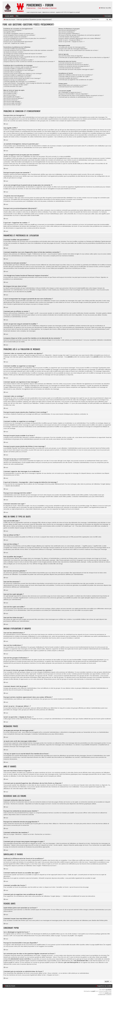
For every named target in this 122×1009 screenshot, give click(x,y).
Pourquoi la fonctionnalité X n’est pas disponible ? (73, 94)
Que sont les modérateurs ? (67, 32)
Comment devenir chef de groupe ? (69, 37)
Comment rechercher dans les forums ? (70, 63)
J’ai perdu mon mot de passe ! (13, 40)
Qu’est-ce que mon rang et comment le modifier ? (18, 60)
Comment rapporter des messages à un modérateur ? (20, 81)
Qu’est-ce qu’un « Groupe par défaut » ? (70, 40)
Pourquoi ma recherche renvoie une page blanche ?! (74, 66)
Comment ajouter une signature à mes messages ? (19, 70)
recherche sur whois (17, 957)
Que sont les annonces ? (11, 100)
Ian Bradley (108, 989)
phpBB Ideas (99, 945)
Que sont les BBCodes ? (11, 92)
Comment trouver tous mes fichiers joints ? (71, 87)
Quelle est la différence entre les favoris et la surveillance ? (76, 75)
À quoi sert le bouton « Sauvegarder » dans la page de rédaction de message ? (27, 83)
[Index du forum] (9, 8)
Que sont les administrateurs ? (68, 30)
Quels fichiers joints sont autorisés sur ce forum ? (73, 85)
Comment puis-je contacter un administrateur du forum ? (76, 97)
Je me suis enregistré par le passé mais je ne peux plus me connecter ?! (25, 38)
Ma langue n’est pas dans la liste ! (14, 55)
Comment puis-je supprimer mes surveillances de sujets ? (76, 79)
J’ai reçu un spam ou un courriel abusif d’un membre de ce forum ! (79, 50)
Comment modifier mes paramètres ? (15, 49)
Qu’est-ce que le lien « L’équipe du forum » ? (71, 41)
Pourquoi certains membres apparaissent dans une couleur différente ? (80, 38)
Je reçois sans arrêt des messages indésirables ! (73, 49)
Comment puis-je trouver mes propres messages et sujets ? (76, 69)
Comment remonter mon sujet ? (13, 86)
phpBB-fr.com (108, 993)
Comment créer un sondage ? (13, 72)
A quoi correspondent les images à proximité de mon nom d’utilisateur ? (25, 57)
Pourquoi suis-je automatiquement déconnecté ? (18, 41)
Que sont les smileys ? (10, 95)
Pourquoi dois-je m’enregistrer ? (13, 30)
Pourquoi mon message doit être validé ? (16, 85)
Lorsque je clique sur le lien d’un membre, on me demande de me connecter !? (29, 61)
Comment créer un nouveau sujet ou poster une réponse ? (21, 67)
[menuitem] (16, 16)
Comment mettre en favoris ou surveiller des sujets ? (74, 76)
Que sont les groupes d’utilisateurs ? (69, 33)
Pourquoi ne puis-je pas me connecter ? (15, 37)
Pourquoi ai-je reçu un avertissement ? (15, 80)
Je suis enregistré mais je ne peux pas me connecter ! (19, 35)
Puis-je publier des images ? (12, 97)
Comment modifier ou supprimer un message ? (18, 68)
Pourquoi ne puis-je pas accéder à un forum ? (17, 77)
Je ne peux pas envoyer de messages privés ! (72, 47)
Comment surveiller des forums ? (68, 78)
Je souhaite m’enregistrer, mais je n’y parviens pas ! (19, 33)
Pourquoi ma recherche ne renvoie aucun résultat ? (74, 64)
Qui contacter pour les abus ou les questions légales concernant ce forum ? (81, 95)
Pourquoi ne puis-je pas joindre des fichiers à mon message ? (22, 78)
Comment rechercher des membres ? (70, 68)
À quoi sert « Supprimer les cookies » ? (15, 43)
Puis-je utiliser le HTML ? (10, 93)
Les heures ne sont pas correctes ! (14, 52)
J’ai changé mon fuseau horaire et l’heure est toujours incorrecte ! (23, 53)
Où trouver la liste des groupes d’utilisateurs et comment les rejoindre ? (79, 35)
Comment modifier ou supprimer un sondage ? (18, 75)
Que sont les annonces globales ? (14, 98)
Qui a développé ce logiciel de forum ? (70, 92)
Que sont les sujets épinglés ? (12, 101)
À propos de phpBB (67, 936)
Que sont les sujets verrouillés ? (13, 103)
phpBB (28, 292)
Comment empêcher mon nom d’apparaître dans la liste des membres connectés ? (29, 50)
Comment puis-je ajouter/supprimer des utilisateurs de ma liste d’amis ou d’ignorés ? (84, 57)
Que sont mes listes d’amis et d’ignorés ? (71, 56)
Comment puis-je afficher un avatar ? (15, 58)
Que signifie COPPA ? (10, 32)
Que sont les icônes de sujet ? (12, 105)
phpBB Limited (55, 934)
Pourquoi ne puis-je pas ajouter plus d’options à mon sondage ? (23, 73)
